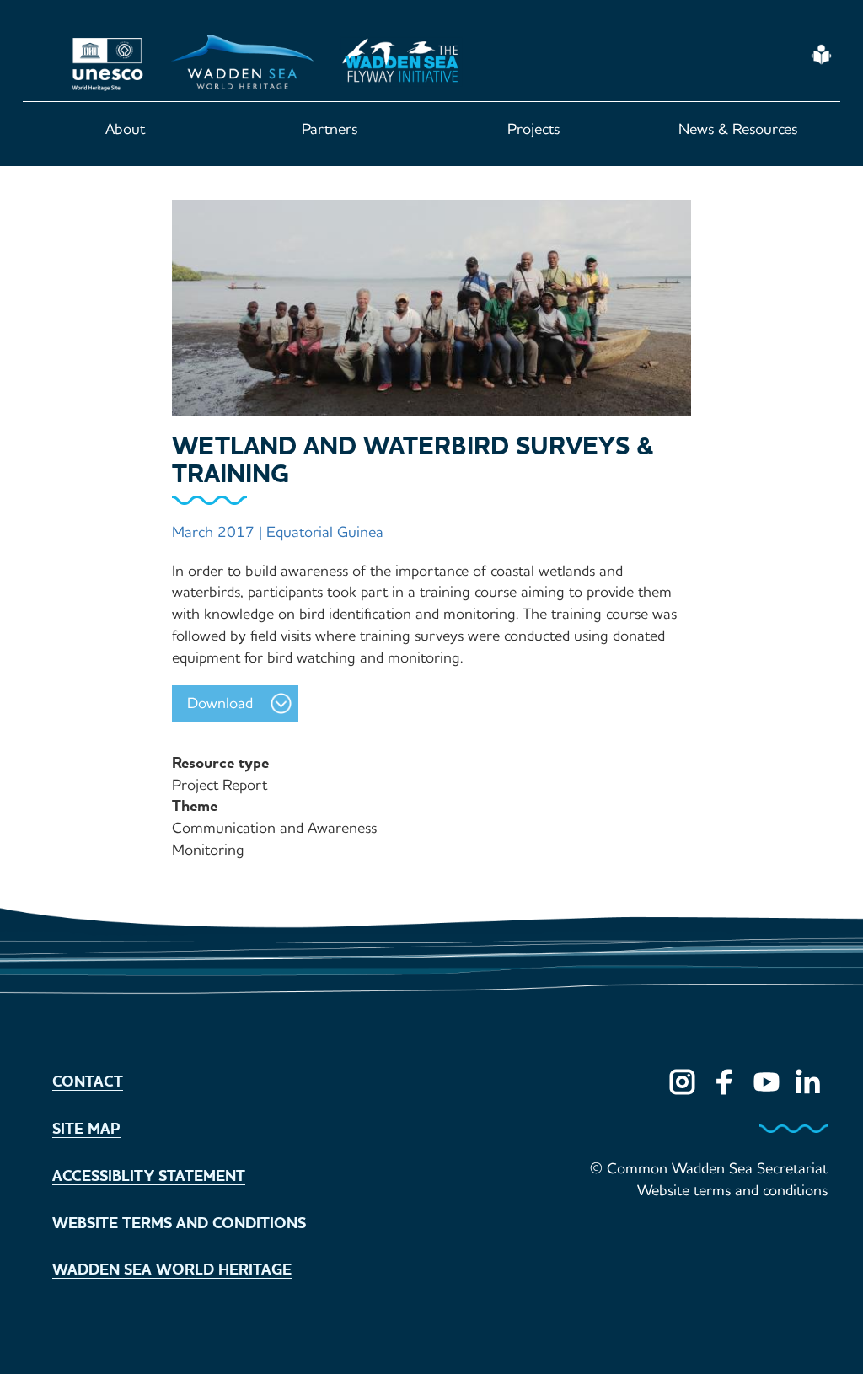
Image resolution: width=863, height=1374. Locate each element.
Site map (86, 1128)
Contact (87, 1081)
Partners (329, 129)
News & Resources (737, 129)
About (125, 129)
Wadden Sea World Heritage (172, 1269)
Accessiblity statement (148, 1176)
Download (220, 703)
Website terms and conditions (179, 1223)
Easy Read (821, 55)
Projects (533, 129)
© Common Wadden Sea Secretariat (709, 1168)
